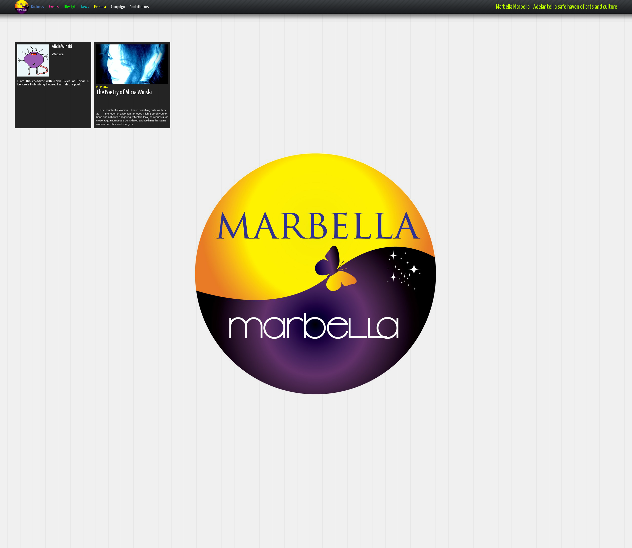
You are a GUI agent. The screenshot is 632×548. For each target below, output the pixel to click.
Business (37, 7)
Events (54, 7)
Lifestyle (70, 7)
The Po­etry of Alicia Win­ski (124, 92)
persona (102, 87)
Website (57, 54)
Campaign (118, 7)
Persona (100, 7)
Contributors (139, 7)
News (85, 7)
